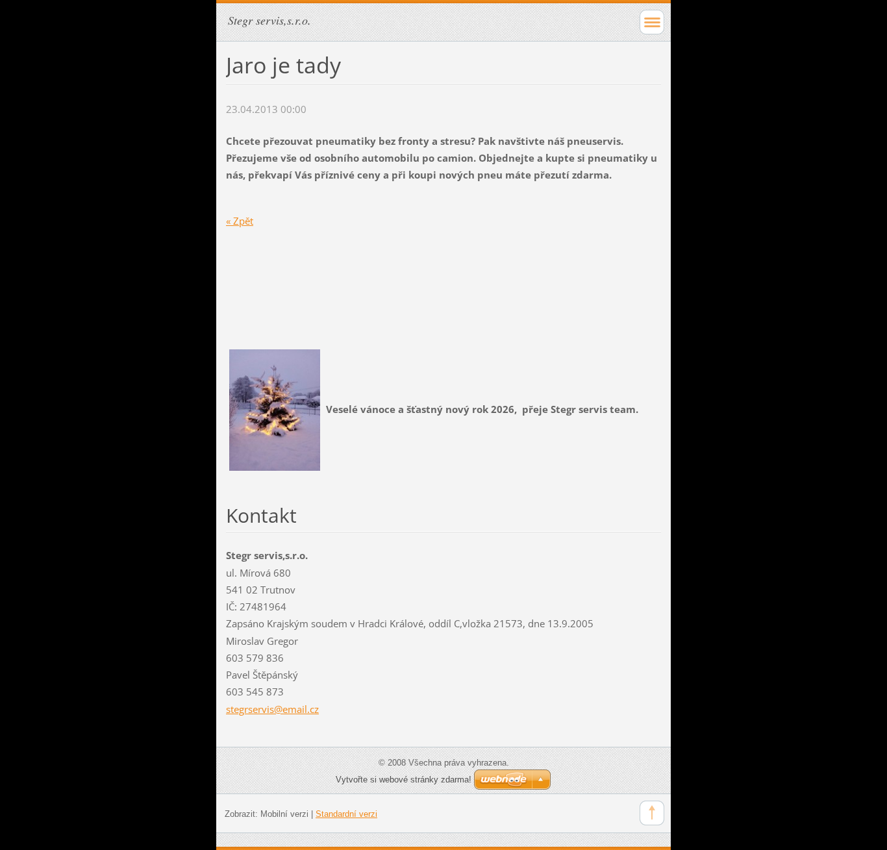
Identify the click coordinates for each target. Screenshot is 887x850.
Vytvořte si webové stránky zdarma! (403, 779)
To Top (652, 813)
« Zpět (239, 220)
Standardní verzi (346, 814)
